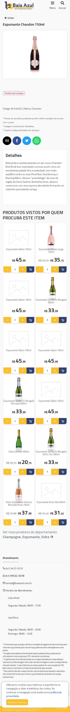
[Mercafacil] (62, 708)
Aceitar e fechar (17, 702)
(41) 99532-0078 (14, 576)
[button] (7, 140)
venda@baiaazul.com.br (19, 583)
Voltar (10, 18)
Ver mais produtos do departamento (30, 534)
